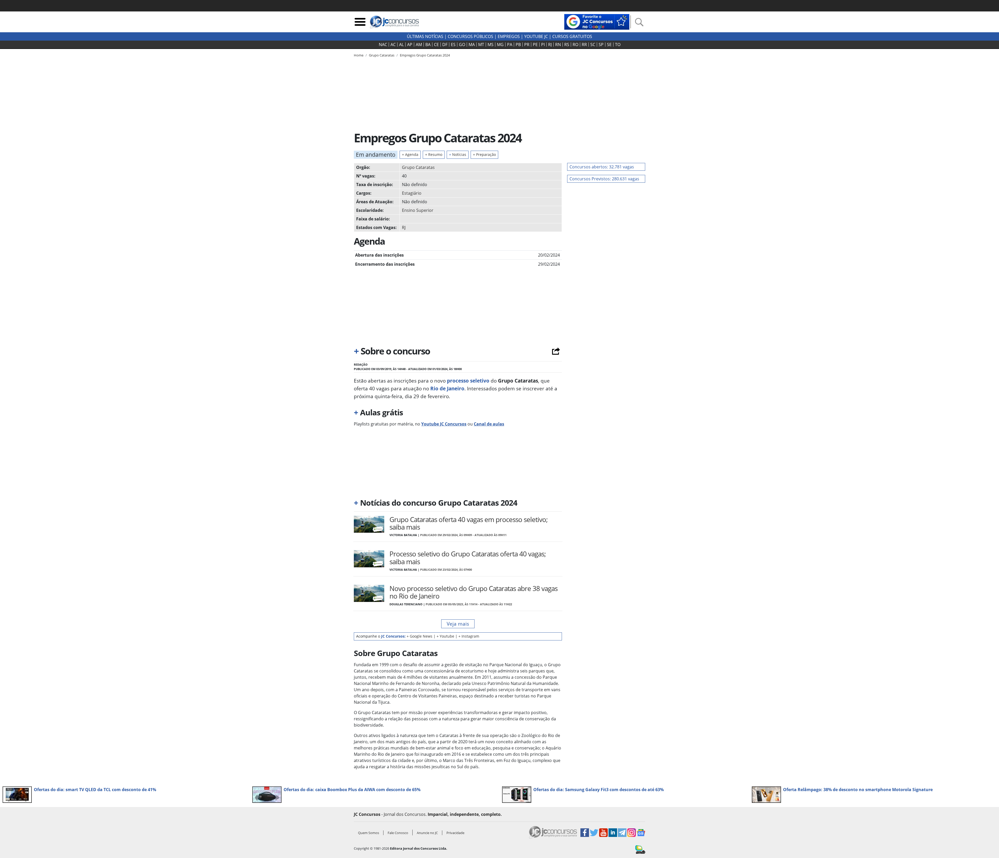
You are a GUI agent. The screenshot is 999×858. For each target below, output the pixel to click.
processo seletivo (467, 380)
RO (575, 44)
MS (491, 44)
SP (601, 44)
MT (481, 44)
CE (436, 44)
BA (428, 44)
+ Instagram (468, 636)
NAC (383, 44)
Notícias (457, 154)
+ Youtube (445, 636)
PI (543, 44)
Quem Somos (368, 832)
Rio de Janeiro (446, 388)
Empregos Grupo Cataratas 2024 (425, 55)
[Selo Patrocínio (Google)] (596, 21)
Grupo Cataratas (418, 167)
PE (535, 44)
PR (526, 44)
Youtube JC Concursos (443, 424)
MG (500, 44)
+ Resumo (433, 154)
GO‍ (462, 44)
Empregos (509, 36)
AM (419, 44)
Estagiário (411, 193)
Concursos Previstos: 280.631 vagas (604, 179)
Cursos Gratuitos (572, 36)
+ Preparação (484, 154)
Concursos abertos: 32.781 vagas (601, 167)
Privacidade (455, 832)
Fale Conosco (398, 832)
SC (592, 44)
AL (401, 44)
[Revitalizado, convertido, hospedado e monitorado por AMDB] (640, 849)
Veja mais (458, 623)
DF (444, 44)
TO (617, 44)
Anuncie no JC (427, 832)
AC (393, 44)
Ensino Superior (417, 210)
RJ (550, 44)
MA (472, 44)
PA (509, 44)
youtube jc (536, 36)
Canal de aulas (489, 424)
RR (584, 44)
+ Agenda (410, 154)
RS (566, 44)
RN (558, 44)
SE (609, 44)
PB (518, 44)
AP (409, 44)
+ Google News (419, 636)
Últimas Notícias (425, 36)
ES (453, 44)
